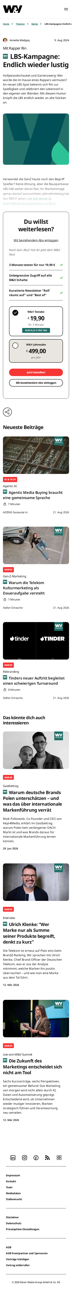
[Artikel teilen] (7, 412)
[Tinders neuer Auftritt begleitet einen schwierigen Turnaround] (36, 641)
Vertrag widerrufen (18, 1265)
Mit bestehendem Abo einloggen (36, 240)
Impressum (13, 1175)
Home (6, 24)
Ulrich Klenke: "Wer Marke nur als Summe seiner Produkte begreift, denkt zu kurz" (29, 930)
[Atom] (59, 1157)
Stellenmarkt (14, 1199)
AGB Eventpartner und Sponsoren (27, 1253)
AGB (8, 1247)
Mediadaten (13, 1193)
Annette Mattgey (20, 40)
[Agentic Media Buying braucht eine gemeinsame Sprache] (36, 455)
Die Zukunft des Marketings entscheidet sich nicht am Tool (32, 1064)
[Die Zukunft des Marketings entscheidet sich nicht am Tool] (36, 1018)
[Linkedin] (13, 1157)
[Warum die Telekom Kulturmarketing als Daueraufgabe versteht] (36, 545)
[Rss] (47, 1157)
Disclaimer (12, 1217)
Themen (20, 24)
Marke (34, 24)
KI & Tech (10, 479)
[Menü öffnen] (66, 9)
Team (9, 1187)
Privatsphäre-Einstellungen (22, 1229)
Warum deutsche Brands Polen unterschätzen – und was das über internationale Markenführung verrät (32, 798)
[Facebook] (36, 1157)
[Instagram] (25, 1157)
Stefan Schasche (13, 607)
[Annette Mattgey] (5, 40)
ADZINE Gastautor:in (15, 512)
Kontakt (11, 1181)
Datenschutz (13, 1223)
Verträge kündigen (17, 1259)
